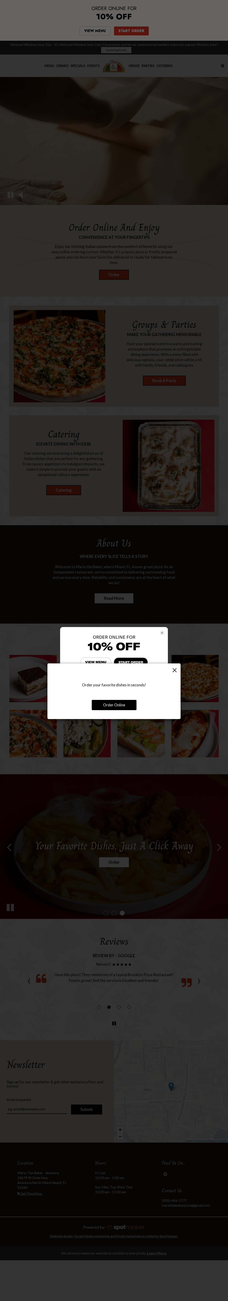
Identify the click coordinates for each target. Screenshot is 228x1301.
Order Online (114, 705)
